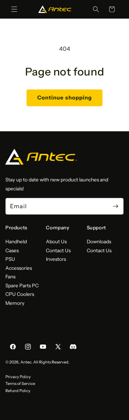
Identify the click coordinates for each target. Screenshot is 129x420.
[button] (14, 9)
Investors (56, 259)
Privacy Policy (18, 376)
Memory (14, 303)
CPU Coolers (19, 294)
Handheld (16, 241)
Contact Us (58, 250)
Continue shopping (64, 97)
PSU (10, 259)
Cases (12, 250)
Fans (10, 276)
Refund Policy (17, 390)
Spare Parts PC (22, 285)
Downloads (99, 241)
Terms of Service (20, 383)
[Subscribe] (115, 206)
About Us (56, 241)
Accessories (18, 268)
